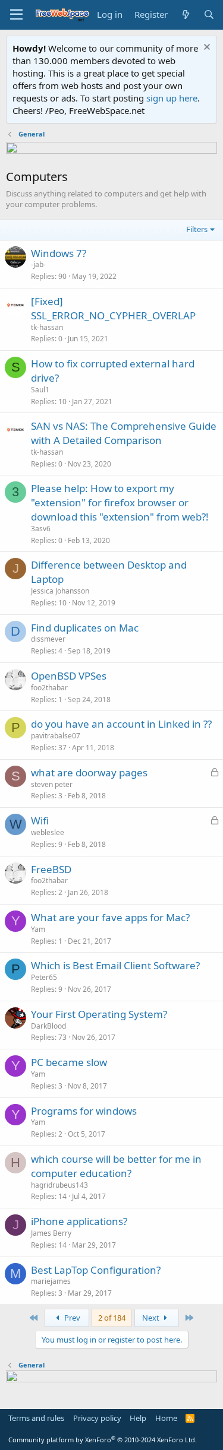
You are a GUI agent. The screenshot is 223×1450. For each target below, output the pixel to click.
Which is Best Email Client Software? (115, 965)
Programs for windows (84, 1111)
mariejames (51, 1281)
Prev (71, 1317)
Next (151, 1317)
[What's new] (185, 15)
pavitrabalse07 (55, 736)
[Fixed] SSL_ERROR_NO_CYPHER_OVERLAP (113, 308)
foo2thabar (49, 688)
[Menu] (16, 15)
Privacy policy (97, 1418)
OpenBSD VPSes (68, 676)
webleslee (47, 832)
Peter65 (44, 977)
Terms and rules (36, 1418)
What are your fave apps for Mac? (110, 917)
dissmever (48, 639)
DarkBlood (48, 1026)
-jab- (38, 264)
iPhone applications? (79, 1221)
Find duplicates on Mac (85, 627)
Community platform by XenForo (102, 1439)
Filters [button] (197, 229)
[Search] (209, 15)
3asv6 (41, 528)
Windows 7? (58, 253)
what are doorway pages (89, 772)
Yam (38, 929)
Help (138, 1418)
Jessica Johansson (60, 591)
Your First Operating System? (99, 1014)
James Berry (51, 1233)
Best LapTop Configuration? (96, 1270)
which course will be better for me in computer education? (116, 1166)
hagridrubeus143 (59, 1185)
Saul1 (40, 390)
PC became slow (69, 1062)
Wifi (40, 820)
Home (166, 1418)
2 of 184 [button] (111, 1317)
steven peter (52, 784)
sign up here (171, 98)
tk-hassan (47, 327)
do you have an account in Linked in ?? (121, 724)
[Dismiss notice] (205, 48)
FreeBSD (51, 869)
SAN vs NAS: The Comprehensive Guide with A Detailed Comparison (123, 433)
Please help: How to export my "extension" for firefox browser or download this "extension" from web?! (120, 502)
